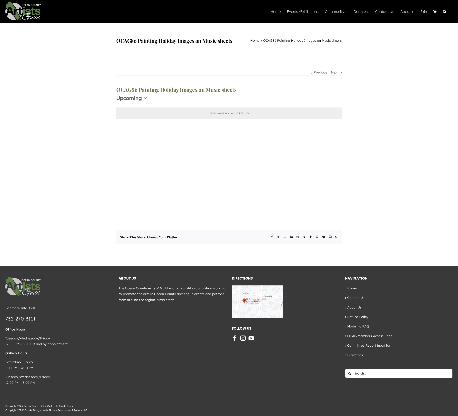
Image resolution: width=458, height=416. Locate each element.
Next (334, 72)
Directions (355, 355)
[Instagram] (243, 338)
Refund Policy (358, 317)
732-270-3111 (20, 318)
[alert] (229, 113)
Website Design (32, 410)
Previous (320, 72)
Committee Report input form (370, 345)
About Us (354, 307)
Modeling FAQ (358, 326)
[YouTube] (251, 338)
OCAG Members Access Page (369, 336)
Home (255, 40)
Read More (165, 300)
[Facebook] (234, 338)
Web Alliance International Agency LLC (65, 410)
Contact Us (356, 298)
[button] (444, 11)
